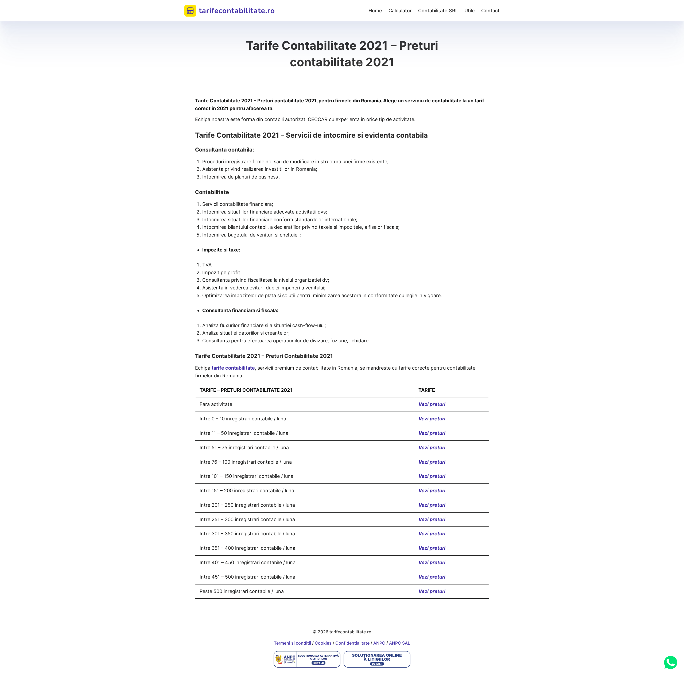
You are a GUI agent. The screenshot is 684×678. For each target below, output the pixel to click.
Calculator (400, 10)
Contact (490, 10)
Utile (469, 10)
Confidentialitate (352, 643)
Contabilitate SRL (438, 10)
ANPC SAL (399, 643)
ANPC (379, 643)
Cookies (323, 643)
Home (375, 10)
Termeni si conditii (292, 643)
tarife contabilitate (233, 368)
